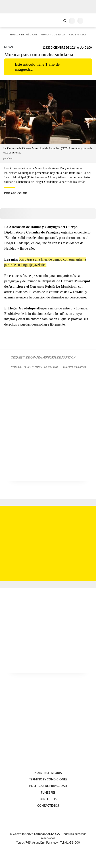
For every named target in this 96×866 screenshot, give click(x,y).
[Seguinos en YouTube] (51, 848)
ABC (11, 20)
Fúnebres (48, 792)
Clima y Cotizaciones (57, 20)
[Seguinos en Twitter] (46, 848)
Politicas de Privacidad (48, 786)
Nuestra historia (48, 773)
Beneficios (48, 799)
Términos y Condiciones (48, 779)
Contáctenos (48, 805)
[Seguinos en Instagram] (55, 848)
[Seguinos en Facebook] (41, 848)
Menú (90, 21)
